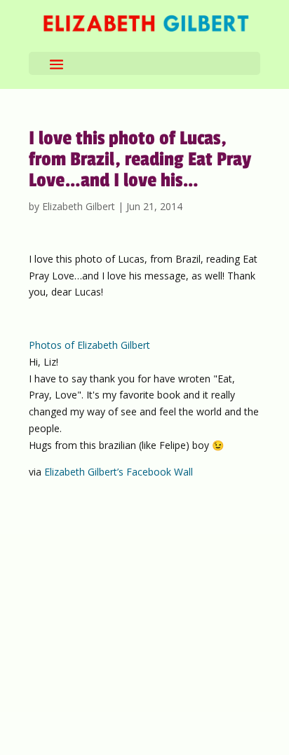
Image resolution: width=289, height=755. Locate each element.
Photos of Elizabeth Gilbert (89, 345)
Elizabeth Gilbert (78, 206)
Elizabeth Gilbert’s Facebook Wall (118, 471)
